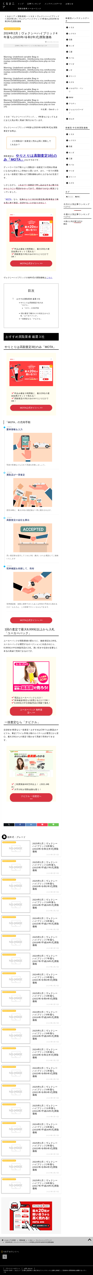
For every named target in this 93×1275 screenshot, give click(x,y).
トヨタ (71, 27)
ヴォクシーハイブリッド (12, 28)
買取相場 (22, 1240)
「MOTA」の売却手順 (31, 308)
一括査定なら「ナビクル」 (31, 319)
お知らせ (69, 4)
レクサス (72, 34)
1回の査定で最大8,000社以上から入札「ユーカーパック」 (35, 314)
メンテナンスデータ (53, 4)
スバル (71, 58)
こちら (49, 278)
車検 (78, 197)
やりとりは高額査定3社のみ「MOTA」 (31, 304)
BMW (71, 97)
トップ (21, 4)
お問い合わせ (28, 1268)
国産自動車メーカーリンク (29, 8)
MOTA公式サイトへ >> (31, 263)
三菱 (70, 52)
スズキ (71, 82)
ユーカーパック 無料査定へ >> (31, 711)
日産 (70, 40)
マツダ (71, 64)
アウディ (72, 104)
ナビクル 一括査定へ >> (31, 797)
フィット (70, 197)
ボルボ (71, 119)
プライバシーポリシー (13, 1268)
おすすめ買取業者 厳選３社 (28, 299)
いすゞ (71, 70)
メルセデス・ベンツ (76, 89)
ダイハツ (72, 76)
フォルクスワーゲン (76, 111)
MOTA (9, 199)
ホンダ (71, 46)
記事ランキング (34, 4)
